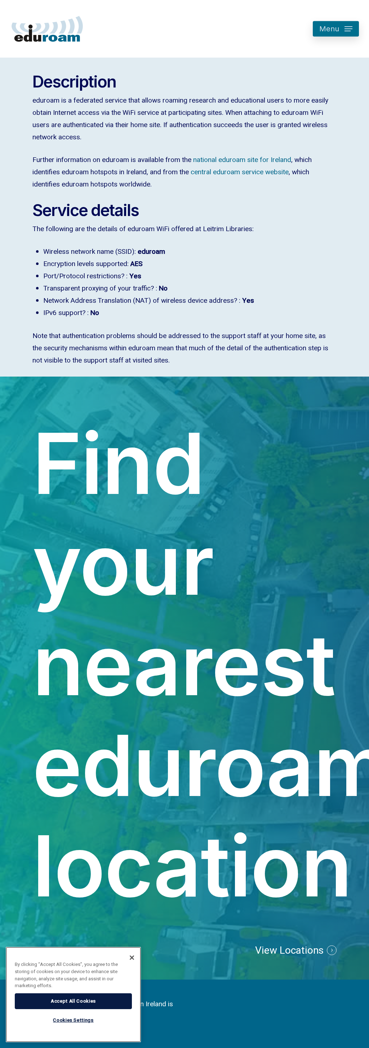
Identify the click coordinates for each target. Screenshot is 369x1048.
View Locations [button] (289, 950)
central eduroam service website (240, 172)
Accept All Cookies (73, 1001)
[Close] (132, 958)
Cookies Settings (73, 1020)
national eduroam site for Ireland (242, 160)
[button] (336, 29)
